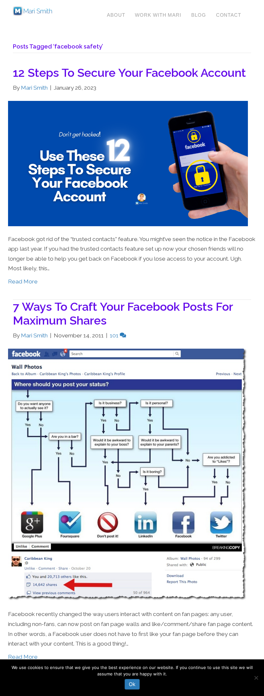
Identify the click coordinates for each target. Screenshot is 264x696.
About (116, 15)
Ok (132, 684)
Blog (198, 15)
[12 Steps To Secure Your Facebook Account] (128, 163)
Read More (23, 281)
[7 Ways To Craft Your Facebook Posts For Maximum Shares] (128, 474)
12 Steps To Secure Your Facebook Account (129, 72)
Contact (228, 15)
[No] (256, 677)
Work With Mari (158, 15)
